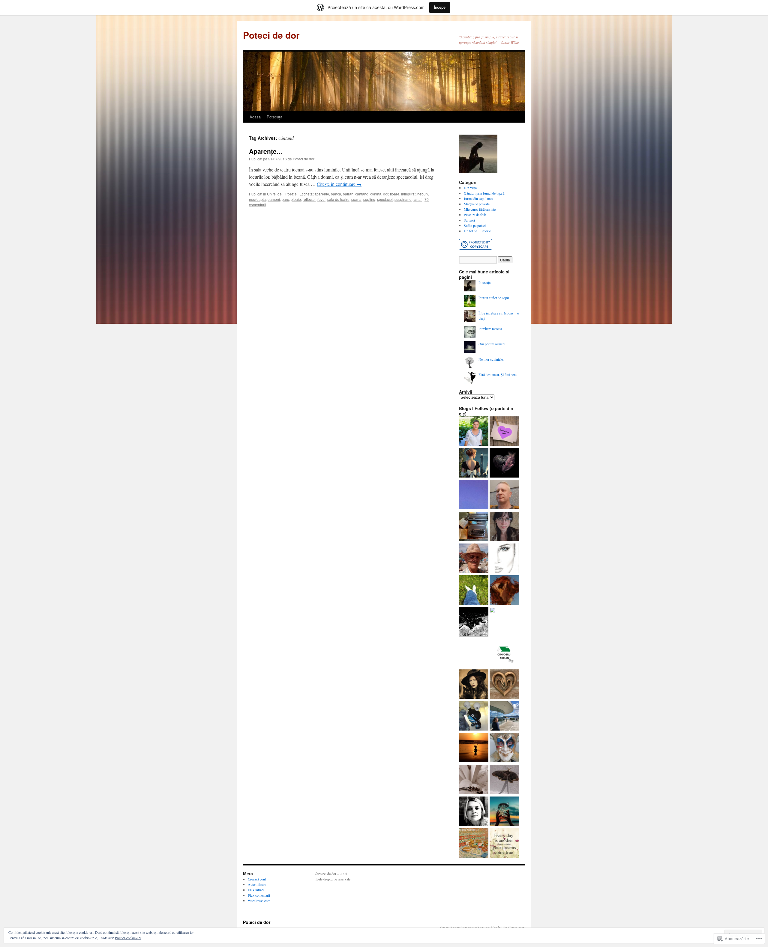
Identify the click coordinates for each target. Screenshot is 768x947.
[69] (504, 558)
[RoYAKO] (504, 495)
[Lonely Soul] (504, 684)
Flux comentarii (259, 895)
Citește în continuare (339, 184)
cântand (361, 193)
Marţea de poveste (477, 203)
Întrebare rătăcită (490, 328)
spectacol (385, 199)
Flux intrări (256, 889)
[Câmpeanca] (473, 431)
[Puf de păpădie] (504, 463)
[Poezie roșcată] (504, 590)
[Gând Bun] (473, 495)
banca (336, 193)
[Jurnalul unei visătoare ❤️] (473, 748)
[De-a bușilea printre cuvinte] (504, 431)
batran (348, 193)
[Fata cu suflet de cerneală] (473, 684)
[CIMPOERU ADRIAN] (503, 653)
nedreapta (257, 199)
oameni (274, 199)
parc (285, 199)
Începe (440, 7)
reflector (309, 199)
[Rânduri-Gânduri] (473, 780)
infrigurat (408, 193)
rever (321, 199)
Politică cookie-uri (128, 937)
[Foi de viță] (473, 558)
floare (394, 193)
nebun (422, 193)
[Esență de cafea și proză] (504, 527)
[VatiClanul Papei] (504, 748)
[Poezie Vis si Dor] (473, 590)
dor (385, 193)
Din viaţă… (472, 187)
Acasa (255, 117)
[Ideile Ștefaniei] (473, 463)
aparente (321, 193)
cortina (375, 193)
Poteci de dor (271, 34)
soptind (369, 199)
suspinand (403, 199)
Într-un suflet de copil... (495, 297)
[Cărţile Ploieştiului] (473, 843)
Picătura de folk (475, 214)
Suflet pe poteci (475, 225)
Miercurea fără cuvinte (480, 209)
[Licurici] (504, 812)
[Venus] (473, 622)
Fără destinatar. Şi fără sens (497, 374)
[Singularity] (504, 621)
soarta (356, 199)
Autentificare (257, 884)
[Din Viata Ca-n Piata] (504, 843)
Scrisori (469, 220)
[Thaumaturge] (473, 716)
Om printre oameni (491, 343)
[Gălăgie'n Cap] (473, 812)
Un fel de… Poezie (477, 230)
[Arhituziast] (504, 716)
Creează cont (257, 879)
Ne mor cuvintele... (492, 359)
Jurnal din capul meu (478, 198)
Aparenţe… (266, 151)
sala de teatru (338, 199)
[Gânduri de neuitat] (473, 527)
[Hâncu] (504, 780)
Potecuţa (274, 117)
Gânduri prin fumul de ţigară (484, 193)
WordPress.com (259, 900)
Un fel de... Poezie (282, 193)
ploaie (296, 199)
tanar (417, 199)
